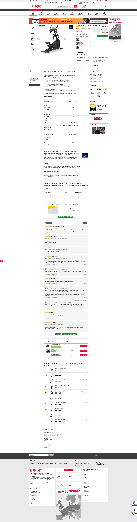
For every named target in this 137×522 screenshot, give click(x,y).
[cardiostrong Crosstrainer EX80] (52, 369)
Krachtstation (86, 475)
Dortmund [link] (34, 478)
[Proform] (58, 399)
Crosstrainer (86, 470)
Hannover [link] (38, 479)
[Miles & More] (100, 463)
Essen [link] (48, 478)
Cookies (58, 476)
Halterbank (85, 479)
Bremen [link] (31, 478)
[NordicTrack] (41, 25)
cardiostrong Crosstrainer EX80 (60, 368)
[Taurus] (58, 393)
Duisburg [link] (45, 478)
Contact (48, 0)
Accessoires (32, 80)
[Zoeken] (75, 6)
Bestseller (32, 82)
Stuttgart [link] (47, 482)
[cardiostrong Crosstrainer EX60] (52, 380)
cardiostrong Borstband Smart (57, 354)
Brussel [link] (35, 495)
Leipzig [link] (34, 480)
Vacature (45, 0)
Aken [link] (31, 477)
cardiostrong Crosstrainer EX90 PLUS (62, 385)
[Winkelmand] (106, 6)
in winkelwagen (102, 36)
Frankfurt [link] (50, 478)
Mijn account (104, 0)
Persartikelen (71, 484)
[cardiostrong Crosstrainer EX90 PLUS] (52, 386)
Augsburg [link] (33, 477)
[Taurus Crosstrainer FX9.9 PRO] (52, 392)
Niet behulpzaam (54, 232)
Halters (85, 482)
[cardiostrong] (58, 370)
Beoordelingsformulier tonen (66, 216)
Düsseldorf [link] (41, 478)
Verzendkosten (59, 477)
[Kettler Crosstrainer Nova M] (52, 409)
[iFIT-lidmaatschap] (48, 350)
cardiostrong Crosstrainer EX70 (60, 413)
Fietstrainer (85, 487)
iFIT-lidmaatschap (82, 39)
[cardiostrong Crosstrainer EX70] (52, 415)
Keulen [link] (31, 480)
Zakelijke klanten (40, 0)
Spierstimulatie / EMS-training (89, 496)
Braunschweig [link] (51, 477)
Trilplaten (85, 498)
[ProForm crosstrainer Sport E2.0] (52, 398)
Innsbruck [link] (33, 489)
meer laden (58, 334)
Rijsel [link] (31, 498)
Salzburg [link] (42, 489)
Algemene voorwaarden (61, 475)
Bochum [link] (42, 477)
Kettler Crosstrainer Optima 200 (61, 402)
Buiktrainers (86, 492)
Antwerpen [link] (32, 495)
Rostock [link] (35, 482)
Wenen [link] (45, 489)
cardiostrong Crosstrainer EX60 (60, 379)
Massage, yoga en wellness (85, 9)
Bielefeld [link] (39, 477)
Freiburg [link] (31, 479)
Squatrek (85, 490)
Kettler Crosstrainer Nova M (60, 408)
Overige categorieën (100, 9)
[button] (32, 27)
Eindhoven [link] (44, 474)
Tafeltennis (85, 478)
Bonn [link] (45, 477)
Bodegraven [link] (36, 474)
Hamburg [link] (34, 479)
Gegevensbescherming (72, 475)
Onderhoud (71, 486)
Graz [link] (31, 489)
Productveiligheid (33, 84)
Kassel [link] (48, 479)
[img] (85, 51)
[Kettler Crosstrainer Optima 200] (52, 403)
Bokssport (85, 483)
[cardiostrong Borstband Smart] (48, 355)
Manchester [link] (32, 487)
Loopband (85, 473)
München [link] (43, 480)
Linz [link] (40, 489)
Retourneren (59, 479)
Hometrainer (86, 471)
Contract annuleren (68, 469)
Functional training (87, 491)
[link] (92, 89)
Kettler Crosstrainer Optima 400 (61, 374)
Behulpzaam (47, 232)
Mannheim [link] (40, 480)
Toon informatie (47, 447)
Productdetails (33, 71)
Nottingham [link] (36, 487)
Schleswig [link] (43, 482)
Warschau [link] (31, 503)
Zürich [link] (39, 492)
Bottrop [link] (47, 477)
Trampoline (85, 477)
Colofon (36, 0)
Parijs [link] (33, 498)
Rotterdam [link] (52, 474)
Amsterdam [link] (32, 474)
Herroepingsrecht (72, 477)
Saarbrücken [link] (39, 482)
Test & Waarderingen (34, 78)
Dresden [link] (38, 478)
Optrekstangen (86, 495)
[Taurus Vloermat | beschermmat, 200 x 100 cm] (48, 345)
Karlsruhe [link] (45, 479)
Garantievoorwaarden (34, 76)
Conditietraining (35, 9)
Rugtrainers (86, 494)
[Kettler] (58, 376)
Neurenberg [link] (50, 480)
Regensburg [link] (32, 482)
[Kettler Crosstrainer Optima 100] (52, 420)
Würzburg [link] (31, 483)
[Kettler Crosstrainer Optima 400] (52, 375)
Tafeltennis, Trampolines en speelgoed (65, 9)
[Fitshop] (36, 6)
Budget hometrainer (87, 486)
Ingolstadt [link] (42, 479)
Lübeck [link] (36, 480)
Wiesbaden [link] (51, 482)
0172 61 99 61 (115, 41)
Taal (99, 0)
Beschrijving (32, 73)
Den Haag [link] (40, 474)
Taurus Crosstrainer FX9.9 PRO (60, 391)
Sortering (48, 222)
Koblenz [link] (51, 479)
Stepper (85, 488)
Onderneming (32, 0)
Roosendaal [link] (48, 474)
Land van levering (94, 0)
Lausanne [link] (35, 492)
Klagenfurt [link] (37, 489)
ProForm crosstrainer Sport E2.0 (61, 396)
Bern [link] (33, 492)
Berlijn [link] (37, 477)
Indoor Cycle (86, 481)
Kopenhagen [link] (32, 500)
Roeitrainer (85, 474)
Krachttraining (47, 9)
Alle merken (85, 500)
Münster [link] (46, 480)
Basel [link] (31, 492)
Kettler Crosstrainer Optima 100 (61, 419)
